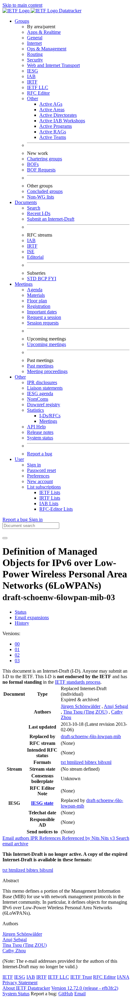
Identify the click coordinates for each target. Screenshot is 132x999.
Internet (34, 43)
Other (32, 98)
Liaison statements (45, 388)
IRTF (32, 82)
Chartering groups (44, 158)
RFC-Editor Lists (56, 509)
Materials (36, 295)
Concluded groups (45, 191)
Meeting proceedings (47, 371)
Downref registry (43, 404)
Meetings (48, 421)
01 (17, 649)
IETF (7, 977)
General (34, 37)
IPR (34, 838)
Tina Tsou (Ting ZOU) (85, 711)
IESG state (42, 803)
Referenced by (76, 838)
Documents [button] (26, 202)
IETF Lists (49, 492)
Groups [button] (22, 21)
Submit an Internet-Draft (50, 219)
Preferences (38, 475)
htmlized (76, 762)
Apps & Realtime (44, 32)
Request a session (44, 317)
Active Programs (55, 126)
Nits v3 (108, 838)
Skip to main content (22, 5)
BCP (43, 278)
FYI (52, 278)
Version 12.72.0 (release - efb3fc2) (84, 988)
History (22, 623)
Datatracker (69, 10)
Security (35, 59)
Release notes (40, 432)
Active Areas (51, 109)
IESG (32, 70)
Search (33, 207)
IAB (31, 76)
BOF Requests (41, 169)
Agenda (34, 289)
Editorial (35, 257)
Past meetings (40, 365)
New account (40, 481)
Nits (96, 838)
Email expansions (32, 617)
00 (17, 644)
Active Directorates (58, 115)
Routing (35, 54)
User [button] (19, 459)
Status (20, 612)
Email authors (16, 838)
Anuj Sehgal (116, 706)
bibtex (91, 762)
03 (17, 660)
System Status (15, 993)
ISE (30, 251)
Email (80, 993)
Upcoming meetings (46, 344)
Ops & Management (46, 48)
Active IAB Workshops (62, 120)
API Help (36, 426)
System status (40, 437)
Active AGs (50, 104)
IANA (123, 977)
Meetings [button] (24, 284)
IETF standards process (77, 682)
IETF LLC (37, 87)
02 (17, 655)
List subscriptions (44, 487)
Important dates (42, 311)
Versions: (11, 633)
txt (64, 762)
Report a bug (39, 453)
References (50, 838)
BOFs (33, 164)
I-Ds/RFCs (49, 415)
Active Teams (52, 137)
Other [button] (20, 377)
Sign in (34, 464)
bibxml (104, 762)
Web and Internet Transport (53, 65)
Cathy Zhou (14, 950)
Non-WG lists (40, 196)
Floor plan (37, 300)
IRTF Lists (49, 498)
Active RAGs (52, 131)
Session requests (43, 322)
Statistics (35, 410)
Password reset (41, 470)
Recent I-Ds (38, 213)
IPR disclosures (42, 382)
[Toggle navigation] (4, 538)
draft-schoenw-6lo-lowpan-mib (91, 736)
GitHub (65, 993)
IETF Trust (81, 977)
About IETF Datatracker (26, 988)
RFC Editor (38, 93)
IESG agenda (40, 393)
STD (32, 278)
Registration (38, 306)
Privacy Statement (19, 982)
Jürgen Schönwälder (80, 706)
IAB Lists (48, 503)
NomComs (37, 399)
